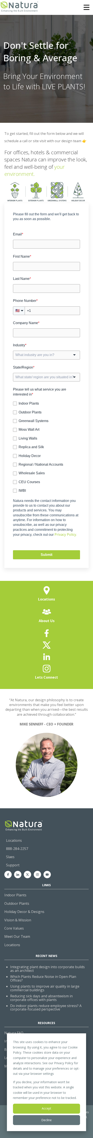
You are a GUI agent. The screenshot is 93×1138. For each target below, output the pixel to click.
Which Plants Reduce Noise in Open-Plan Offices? (43, 978)
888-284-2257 (17, 848)
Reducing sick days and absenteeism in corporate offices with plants (41, 998)
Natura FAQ (13, 1033)
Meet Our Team (17, 936)
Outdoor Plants (16, 903)
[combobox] (46, 355)
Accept (46, 1108)
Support (12, 865)
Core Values (14, 928)
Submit (46, 554)
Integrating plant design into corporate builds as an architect (47, 969)
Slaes (10, 856)
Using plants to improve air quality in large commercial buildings (44, 988)
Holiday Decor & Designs (24, 911)
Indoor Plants (15, 895)
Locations (14, 840)
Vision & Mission (17, 920)
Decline (46, 1120)
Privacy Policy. (66, 534)
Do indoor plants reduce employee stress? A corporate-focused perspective (46, 1007)
